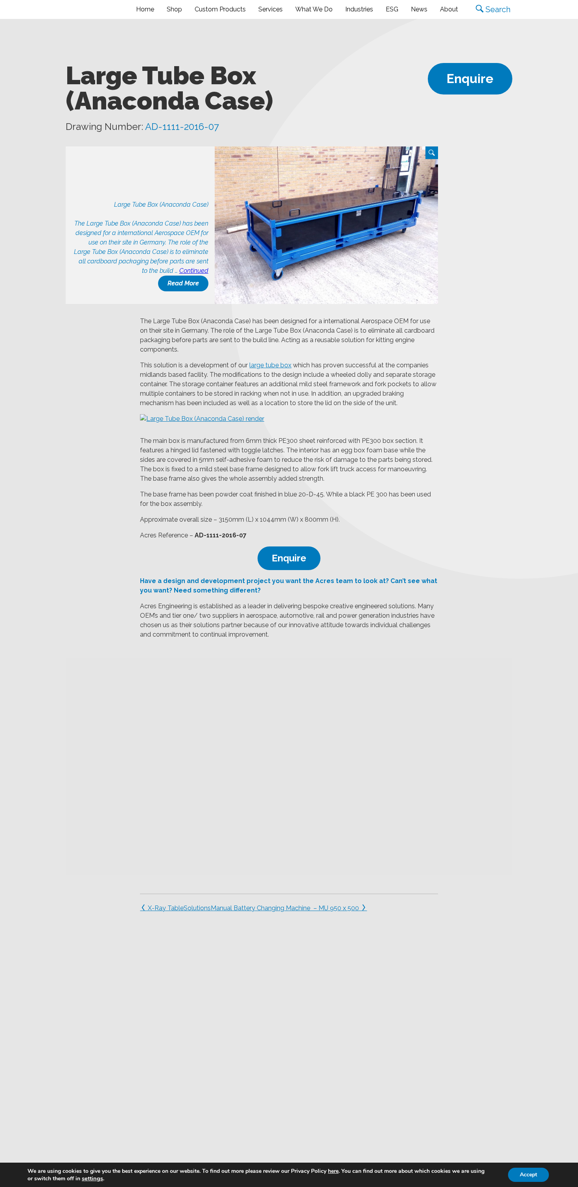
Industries (359, 9)
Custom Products (220, 9)
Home (145, 9)
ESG (392, 9)
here (333, 1171)
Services (270, 9)
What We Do (314, 9)
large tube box (270, 365)
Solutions (197, 908)
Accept (528, 1174)
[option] (326, 225)
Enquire (470, 78)
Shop (174, 9)
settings (92, 1178)
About (449, 9)
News (419, 9)
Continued (193, 270)
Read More (183, 283)
